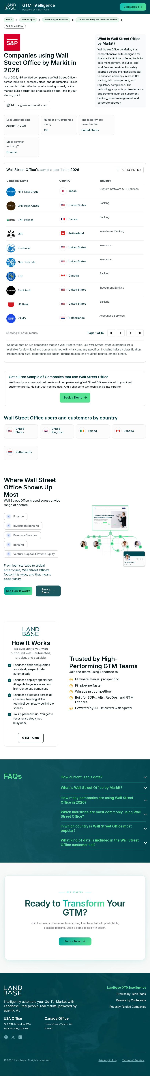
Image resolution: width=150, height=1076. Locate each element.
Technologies (28, 20)
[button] (103, 777)
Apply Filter (131, 170)
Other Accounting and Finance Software (97, 20)
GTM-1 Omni (31, 738)
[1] (125, 333)
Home (9, 20)
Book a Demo (72, 397)
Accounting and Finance (56, 20)
